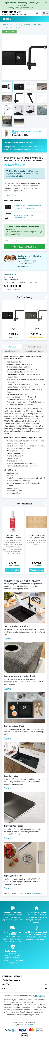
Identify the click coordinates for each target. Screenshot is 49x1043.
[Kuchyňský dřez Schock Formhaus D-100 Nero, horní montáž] (8, 207)
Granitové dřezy (11, 776)
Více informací (12, 195)
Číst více (7, 639)
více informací (39, 995)
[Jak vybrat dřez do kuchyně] (24, 607)
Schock (13, 275)
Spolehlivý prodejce (12, 976)
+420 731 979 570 (28, 261)
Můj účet (6, 984)
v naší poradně (36, 893)
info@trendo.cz (27, 266)
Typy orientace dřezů (14, 726)
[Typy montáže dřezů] (24, 807)
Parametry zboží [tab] (34, 347)
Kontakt (6, 989)
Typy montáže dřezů (13, 826)
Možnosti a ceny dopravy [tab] (34, 351)
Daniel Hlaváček (27, 1025)
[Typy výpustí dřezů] (24, 857)
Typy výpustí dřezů (13, 875)
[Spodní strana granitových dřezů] (24, 657)
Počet (6, 241)
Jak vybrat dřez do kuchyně (17, 626)
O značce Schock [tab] (11, 351)
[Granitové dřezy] (24, 757)
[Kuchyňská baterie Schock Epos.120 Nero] (8, 216)
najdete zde (32, 8)
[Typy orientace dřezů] (24, 707)
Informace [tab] (12, 347)
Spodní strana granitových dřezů (19, 676)
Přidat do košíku (24, 246)
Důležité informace (11, 980)
